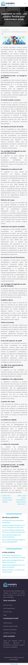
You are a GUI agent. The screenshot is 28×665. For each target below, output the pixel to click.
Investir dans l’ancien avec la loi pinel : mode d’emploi (7, 499)
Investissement (6, 29)
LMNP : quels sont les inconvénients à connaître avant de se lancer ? (21, 500)
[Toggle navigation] (25, 3)
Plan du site (14, 664)
